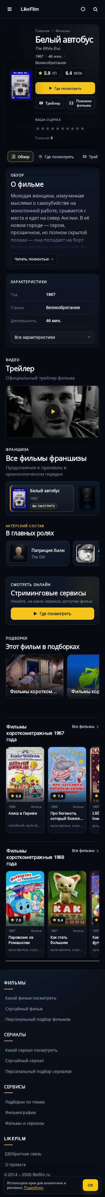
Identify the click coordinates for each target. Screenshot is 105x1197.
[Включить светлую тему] (83, 9)
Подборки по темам (25, 1102)
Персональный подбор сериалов (38, 1071)
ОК (90, 1185)
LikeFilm (29, 9)
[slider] (60, 128)
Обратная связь (25, 1154)
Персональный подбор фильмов (37, 1019)
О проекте (15, 1164)
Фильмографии (20, 1112)
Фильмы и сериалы (24, 1123)
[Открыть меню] (9, 9)
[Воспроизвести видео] (52, 412)
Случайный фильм (24, 1008)
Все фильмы (83, 726)
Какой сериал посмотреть (31, 1050)
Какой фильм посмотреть (30, 998)
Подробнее (33, 1187)
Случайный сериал (24, 1060)
